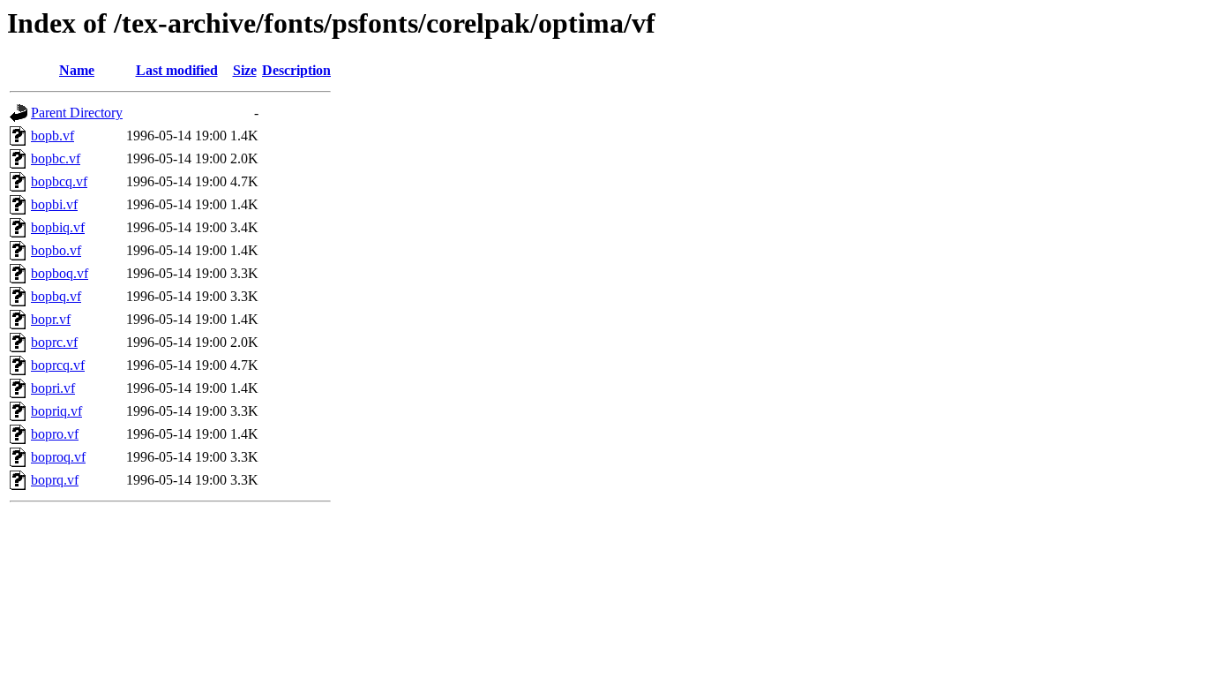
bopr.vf (51, 319)
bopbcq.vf (59, 181)
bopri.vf (53, 388)
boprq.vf (55, 479)
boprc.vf (54, 342)
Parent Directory (77, 112)
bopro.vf (55, 433)
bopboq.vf (59, 273)
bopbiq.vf (58, 227)
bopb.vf (52, 135)
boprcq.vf (58, 365)
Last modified (177, 70)
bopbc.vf (55, 158)
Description (296, 70)
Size (245, 70)
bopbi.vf (54, 204)
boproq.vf (58, 456)
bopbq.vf (56, 296)
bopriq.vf (56, 410)
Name (76, 70)
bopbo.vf (56, 250)
